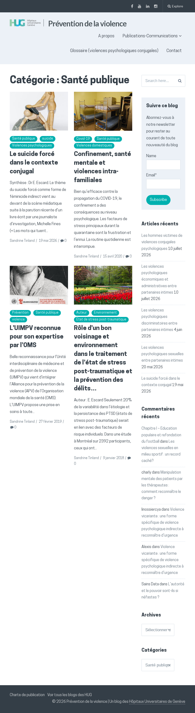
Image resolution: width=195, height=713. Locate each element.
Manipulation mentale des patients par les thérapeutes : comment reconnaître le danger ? (162, 485)
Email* (151, 175)
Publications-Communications (150, 36)
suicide (47, 139)
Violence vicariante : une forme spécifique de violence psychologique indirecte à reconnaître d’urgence (162, 523)
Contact (174, 51)
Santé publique (23, 139)
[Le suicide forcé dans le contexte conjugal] (39, 111)
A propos (106, 36)
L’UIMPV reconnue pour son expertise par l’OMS (36, 337)
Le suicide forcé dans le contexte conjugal (34, 163)
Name (151, 156)
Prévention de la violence (87, 23)
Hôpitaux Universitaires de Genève (157, 702)
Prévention (20, 313)
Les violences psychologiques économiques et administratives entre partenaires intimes (159, 280)
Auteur (81, 313)
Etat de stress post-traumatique (101, 319)
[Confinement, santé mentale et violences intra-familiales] (103, 111)
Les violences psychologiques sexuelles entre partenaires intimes (162, 354)
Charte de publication (27, 695)
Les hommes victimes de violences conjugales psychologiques (161, 242)
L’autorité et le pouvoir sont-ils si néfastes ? (162, 590)
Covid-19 (83, 139)
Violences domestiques (94, 145)
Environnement (105, 313)
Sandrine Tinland (22, 241)
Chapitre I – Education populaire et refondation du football (161, 435)
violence (18, 319)
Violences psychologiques (32, 145)
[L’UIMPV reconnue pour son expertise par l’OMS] (39, 285)
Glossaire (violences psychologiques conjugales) (114, 51)
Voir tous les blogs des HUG (69, 695)
